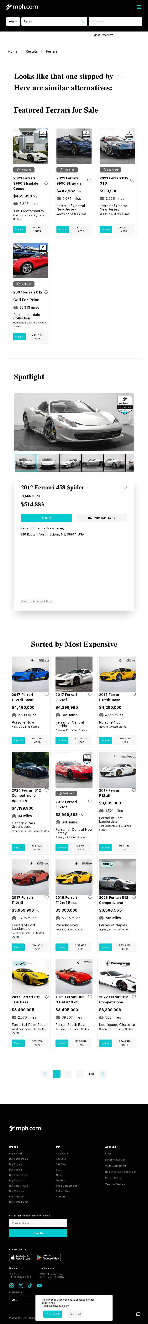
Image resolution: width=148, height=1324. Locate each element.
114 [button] (91, 1074)
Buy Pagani (15, 1169)
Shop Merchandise (66, 1186)
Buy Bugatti (15, 1164)
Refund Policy (64, 1191)
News (59, 1175)
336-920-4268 (37, 847)
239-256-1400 (125, 947)
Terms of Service (115, 1184)
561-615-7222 (37, 1043)
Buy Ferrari (15, 1153)
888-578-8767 (81, 1043)
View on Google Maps (36, 601)
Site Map (61, 1164)
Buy (58, 1169)
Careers (61, 1196)
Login (108, 1153)
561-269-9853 (38, 229)
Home (13, 51)
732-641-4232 (81, 229)
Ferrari (51, 51)
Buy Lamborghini (18, 1159)
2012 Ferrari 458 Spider (53, 487)
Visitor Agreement (115, 1166)
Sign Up (39, 1233)
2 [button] (68, 1074)
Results (32, 51)
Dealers (60, 1180)
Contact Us (62, 1153)
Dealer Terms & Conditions (120, 1172)
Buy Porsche (16, 1196)
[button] (45, 1074)
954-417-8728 (38, 336)
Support (13, 1268)
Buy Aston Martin (18, 1202)
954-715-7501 (125, 847)
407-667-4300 (81, 740)
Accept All (53, 1314)
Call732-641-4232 (101, 518)
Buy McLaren (16, 1191)
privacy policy (61, 1306)
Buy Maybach (16, 1180)
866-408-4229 (37, 740)
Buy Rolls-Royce (18, 1186)
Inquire (19, 229)
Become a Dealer (115, 1159)
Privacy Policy (113, 1178)
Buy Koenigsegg (18, 1175)
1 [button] (57, 1074)
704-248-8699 (125, 1043)
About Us (61, 1159)
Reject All (75, 1314)
